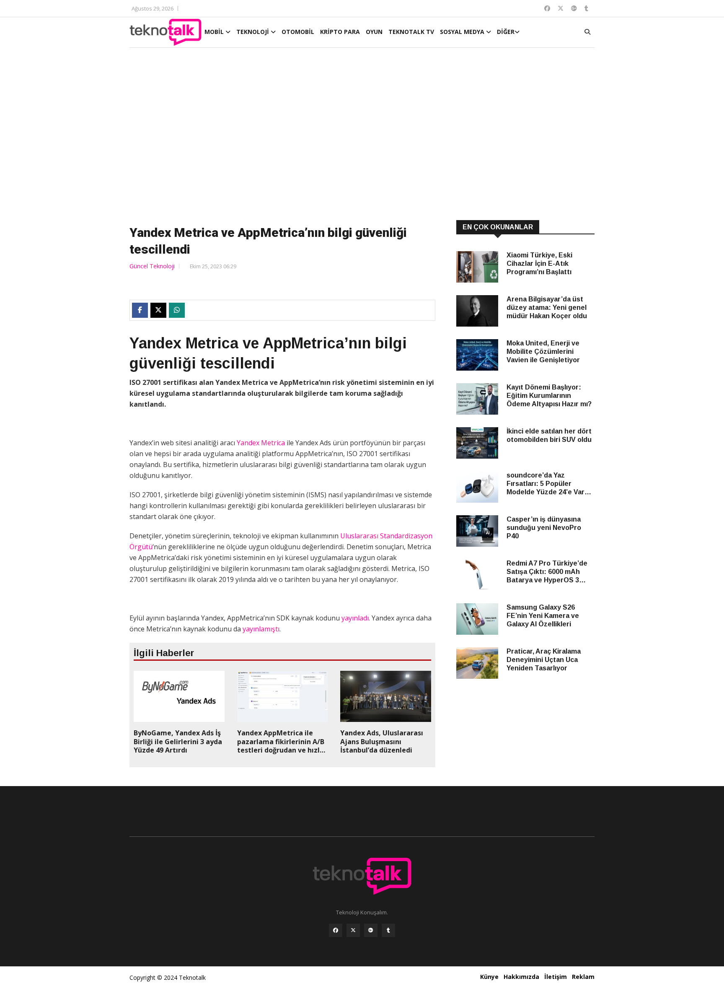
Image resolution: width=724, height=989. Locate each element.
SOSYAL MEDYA (463, 32)
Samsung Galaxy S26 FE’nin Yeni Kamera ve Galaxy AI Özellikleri (543, 616)
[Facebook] (335, 930)
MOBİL (214, 32)
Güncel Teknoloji (152, 266)
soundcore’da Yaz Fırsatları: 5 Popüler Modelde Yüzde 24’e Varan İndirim (549, 484)
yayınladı (355, 618)
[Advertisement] (362, 135)
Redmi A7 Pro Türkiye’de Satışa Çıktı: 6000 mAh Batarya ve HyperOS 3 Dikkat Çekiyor (547, 572)
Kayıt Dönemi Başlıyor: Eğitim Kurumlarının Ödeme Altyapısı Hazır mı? (549, 396)
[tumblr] (388, 930)
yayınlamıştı (261, 628)
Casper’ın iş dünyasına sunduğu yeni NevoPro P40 (544, 528)
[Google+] (371, 930)
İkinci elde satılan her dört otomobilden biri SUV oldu (549, 435)
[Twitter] (353, 930)
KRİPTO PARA (340, 32)
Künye (489, 977)
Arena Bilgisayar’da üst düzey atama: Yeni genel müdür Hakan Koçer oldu (547, 307)
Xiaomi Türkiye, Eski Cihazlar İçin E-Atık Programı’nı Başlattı (539, 263)
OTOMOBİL (298, 32)
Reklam (583, 977)
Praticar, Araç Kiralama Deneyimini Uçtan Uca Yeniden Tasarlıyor (544, 660)
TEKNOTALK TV (411, 32)
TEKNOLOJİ (253, 32)
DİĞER (506, 32)
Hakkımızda (521, 977)
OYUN (374, 32)
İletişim (555, 977)
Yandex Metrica (260, 442)
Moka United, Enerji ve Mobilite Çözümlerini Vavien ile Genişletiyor (543, 351)
